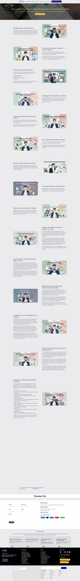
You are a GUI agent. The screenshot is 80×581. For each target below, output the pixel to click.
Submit (11, 522)
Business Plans (43, 563)
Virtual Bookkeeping (44, 558)
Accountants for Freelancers (26, 554)
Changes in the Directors (25, 563)
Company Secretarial (25, 559)
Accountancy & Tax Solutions (26, 556)
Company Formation (44, 555)
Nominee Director (24, 558)
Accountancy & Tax (64, 562)
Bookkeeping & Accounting (45, 556)
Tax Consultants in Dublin (45, 562)
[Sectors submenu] (38, 1)
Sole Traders (43, 553)
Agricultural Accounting (25, 553)
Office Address (24, 560)
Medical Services (24, 551)
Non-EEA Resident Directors (45, 557)
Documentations (24, 557)
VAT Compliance (43, 551)
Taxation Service (43, 554)
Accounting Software (44, 559)
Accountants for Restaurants (26, 555)
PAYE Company (24, 562)
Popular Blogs (62, 557)
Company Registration (56, 1)
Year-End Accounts (44, 560)
